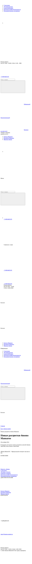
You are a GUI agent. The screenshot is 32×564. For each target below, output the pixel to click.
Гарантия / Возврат (6, 473)
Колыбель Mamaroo (6, 492)
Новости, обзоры (5, 469)
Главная (3, 426)
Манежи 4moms (5, 494)
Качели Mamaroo (5, 491)
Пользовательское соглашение (9, 476)
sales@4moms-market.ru (7, 534)
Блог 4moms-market (6, 428)
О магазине (4, 470)
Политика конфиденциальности (9, 474)
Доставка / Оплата (5, 472)
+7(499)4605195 (5, 76)
